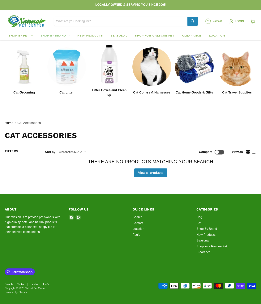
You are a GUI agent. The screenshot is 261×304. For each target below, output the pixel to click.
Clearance (203, 252)
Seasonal (202, 240)
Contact (138, 223)
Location (138, 228)
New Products (206, 234)
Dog (199, 217)
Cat (198, 223)
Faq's (136, 234)
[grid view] (248, 152)
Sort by (50, 152)
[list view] (253, 152)
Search (137, 217)
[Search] (192, 21)
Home (9, 123)
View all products (150, 173)
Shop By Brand (206, 228)
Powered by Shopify (16, 292)
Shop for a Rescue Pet (211, 246)
